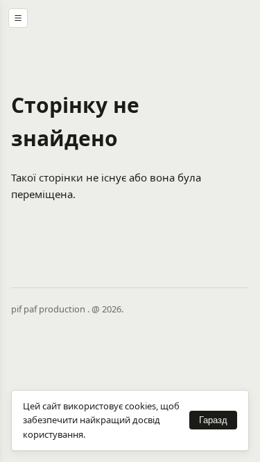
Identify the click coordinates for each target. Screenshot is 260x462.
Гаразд (213, 420)
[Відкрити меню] (18, 18)
